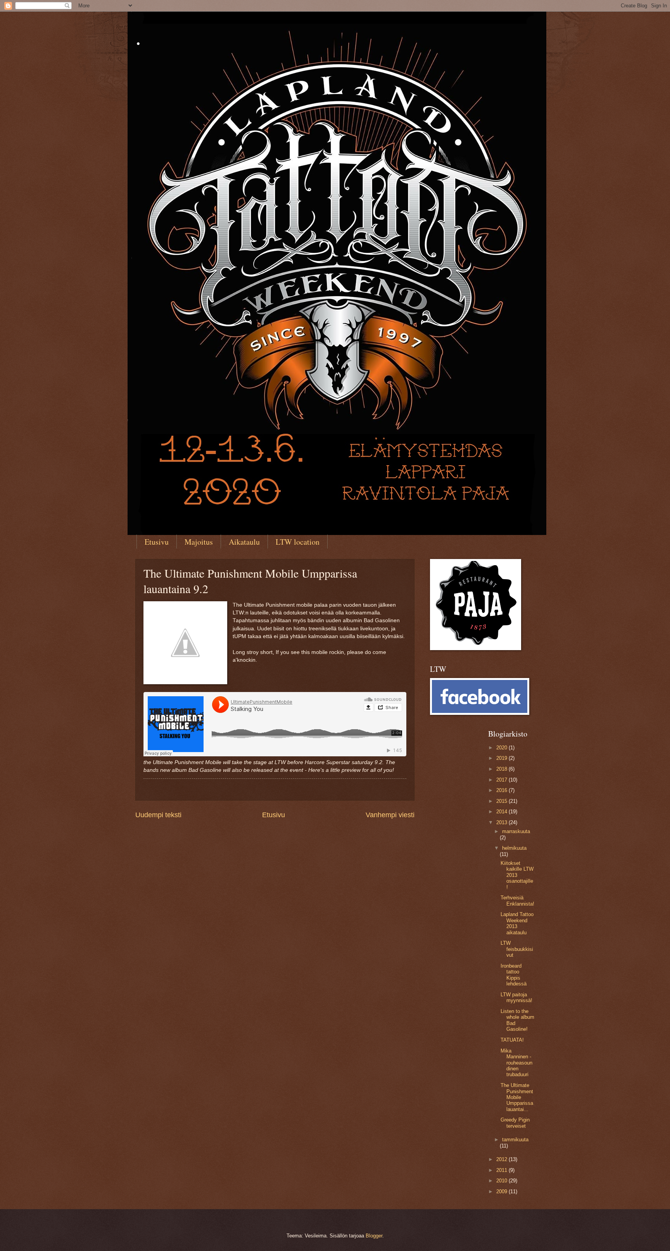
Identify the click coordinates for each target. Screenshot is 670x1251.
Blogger (374, 1236)
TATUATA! (512, 1040)
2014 (502, 811)
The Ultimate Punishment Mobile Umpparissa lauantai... (517, 1097)
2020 (502, 748)
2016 (502, 790)
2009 (502, 1191)
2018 (502, 769)
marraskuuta (516, 831)
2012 (502, 1159)
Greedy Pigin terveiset (515, 1122)
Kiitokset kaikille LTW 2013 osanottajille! (517, 875)
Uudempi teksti (158, 815)
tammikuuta (515, 1139)
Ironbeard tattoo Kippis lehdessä (514, 975)
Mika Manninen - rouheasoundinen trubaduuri (516, 1063)
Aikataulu (244, 542)
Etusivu (157, 542)
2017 (502, 780)
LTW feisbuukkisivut (517, 949)
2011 (502, 1170)
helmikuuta (514, 848)
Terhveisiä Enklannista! (517, 900)
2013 (502, 822)
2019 (502, 758)
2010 (502, 1181)
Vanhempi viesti (390, 815)
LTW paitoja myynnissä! (516, 997)
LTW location (297, 542)
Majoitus (199, 542)
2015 (502, 801)
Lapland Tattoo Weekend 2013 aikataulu (517, 923)
